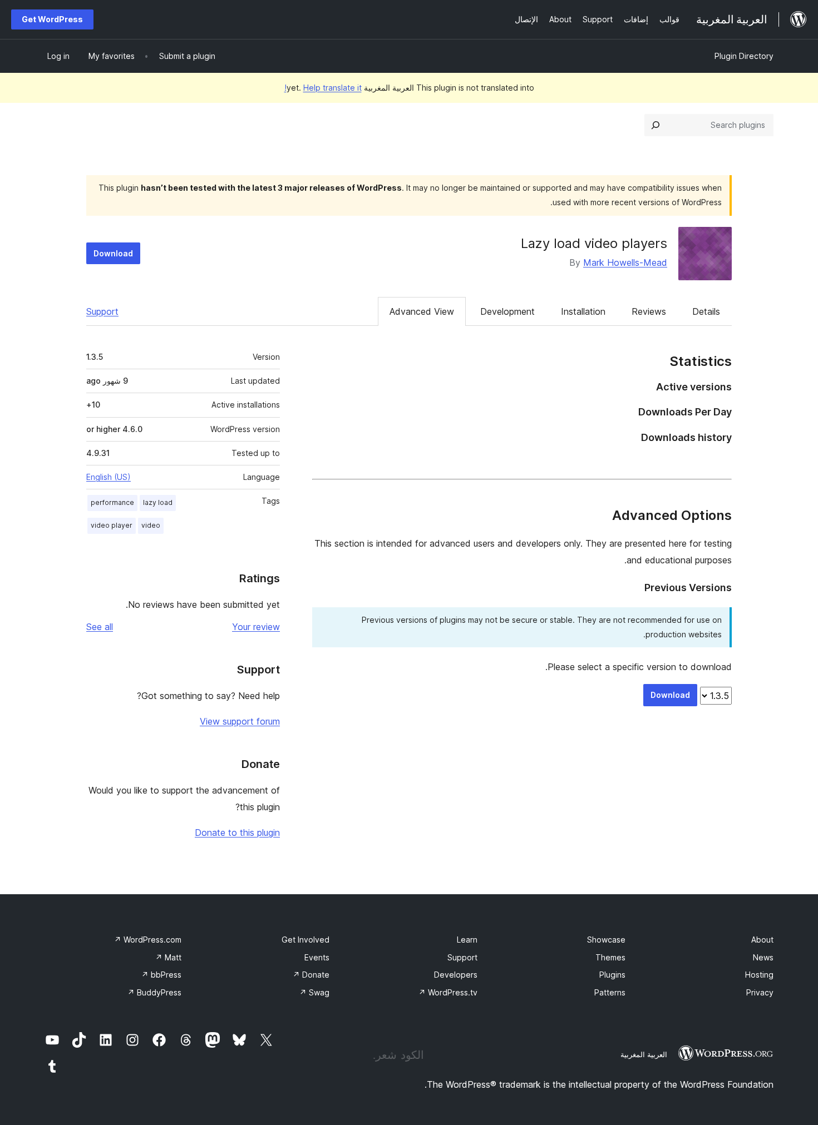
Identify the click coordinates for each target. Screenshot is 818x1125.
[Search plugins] (655, 125)
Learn (467, 939)
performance (112, 502)
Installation (583, 311)
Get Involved (305, 939)
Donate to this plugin (237, 832)
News (763, 957)
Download (113, 253)
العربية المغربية (643, 1054)
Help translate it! (323, 87)
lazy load (158, 502)
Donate (311, 974)
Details (706, 311)
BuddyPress (154, 992)
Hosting (759, 974)
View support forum (240, 721)
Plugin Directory (743, 56)
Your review (256, 626)
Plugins (612, 974)
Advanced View (422, 311)
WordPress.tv (447, 992)
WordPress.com (147, 939)
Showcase (606, 939)
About (762, 939)
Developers (455, 974)
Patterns (609, 992)
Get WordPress (52, 19)
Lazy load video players (594, 243)
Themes (610, 957)
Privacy (759, 992)
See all (99, 626)
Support (102, 311)
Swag (314, 992)
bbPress (161, 974)
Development (507, 311)
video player (111, 525)
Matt (168, 957)
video (150, 525)
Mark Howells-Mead (625, 262)
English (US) (108, 477)
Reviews (649, 311)
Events (316, 957)
